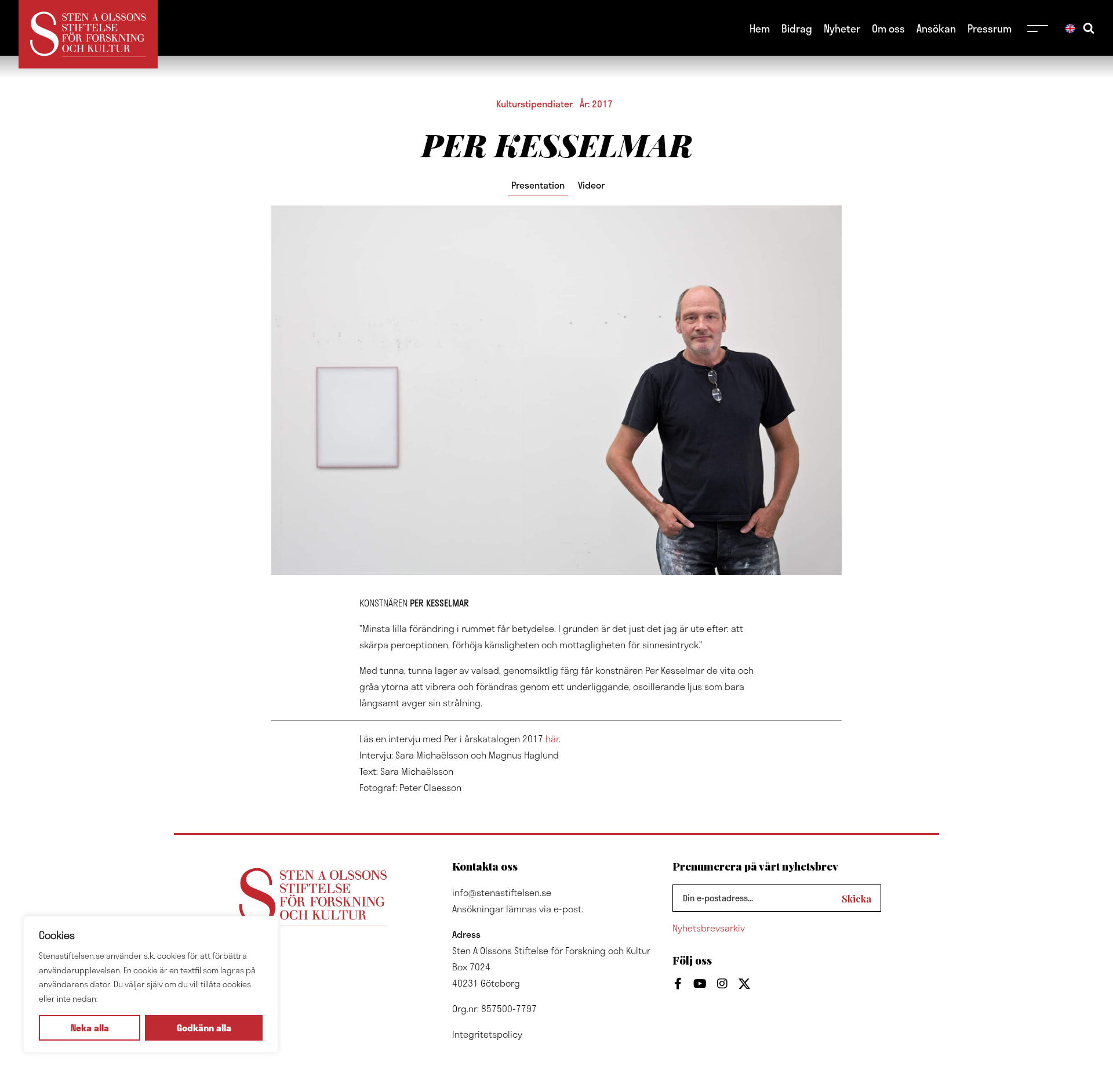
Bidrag (796, 28)
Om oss (888, 28)
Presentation (538, 185)
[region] (150, 984)
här (552, 738)
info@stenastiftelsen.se (501, 892)
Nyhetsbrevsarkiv (708, 927)
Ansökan (936, 28)
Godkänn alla (204, 1027)
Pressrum (989, 28)
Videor (591, 185)
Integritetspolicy (487, 1034)
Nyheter (842, 28)
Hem (760, 28)
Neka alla (90, 1027)
